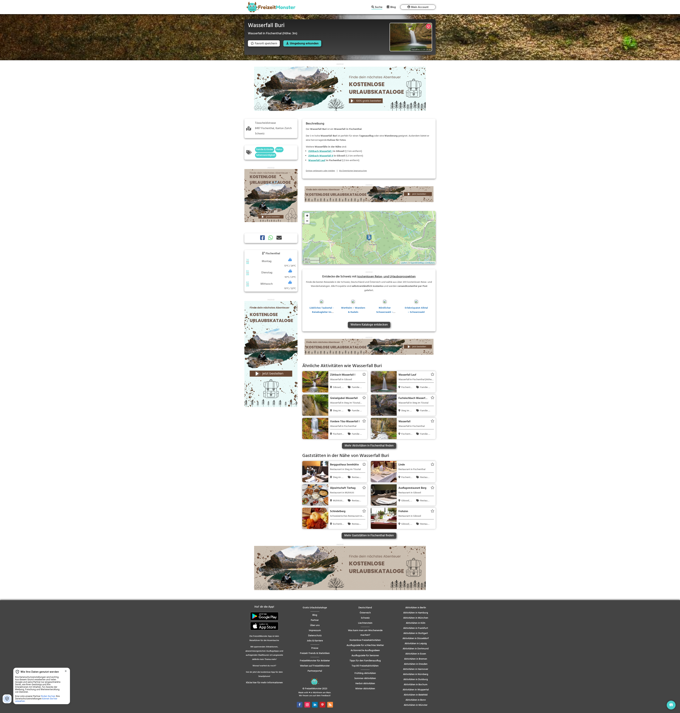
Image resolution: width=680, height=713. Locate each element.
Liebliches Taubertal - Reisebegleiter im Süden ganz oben (322, 312)
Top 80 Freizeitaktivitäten (365, 666)
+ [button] (307, 215)
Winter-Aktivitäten (365, 689)
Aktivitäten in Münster (415, 705)
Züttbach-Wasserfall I (320, 151)
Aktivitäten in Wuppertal (416, 690)
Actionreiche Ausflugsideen (365, 650)
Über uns (315, 625)
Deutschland (365, 608)
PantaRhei (416, 49)
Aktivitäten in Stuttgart (415, 633)
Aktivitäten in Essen (415, 654)
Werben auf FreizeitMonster (315, 666)
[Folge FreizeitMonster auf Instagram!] (307, 705)
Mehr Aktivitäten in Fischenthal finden (369, 445)
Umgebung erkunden (304, 43)
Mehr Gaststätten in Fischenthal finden (369, 535)
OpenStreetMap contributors (422, 262)
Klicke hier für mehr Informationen (264, 683)
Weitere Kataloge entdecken (369, 324)
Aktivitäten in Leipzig (416, 644)
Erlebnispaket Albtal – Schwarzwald (416, 310)
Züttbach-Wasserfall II (320, 156)
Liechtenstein (365, 623)
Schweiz (365, 618)
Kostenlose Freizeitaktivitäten (365, 640)
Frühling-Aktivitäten (365, 673)
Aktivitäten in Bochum (415, 685)
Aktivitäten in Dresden (415, 664)
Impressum (315, 630)
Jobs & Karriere (315, 641)
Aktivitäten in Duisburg (415, 679)
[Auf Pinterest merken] (428, 26)
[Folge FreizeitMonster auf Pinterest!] (322, 705)
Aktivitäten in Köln (415, 623)
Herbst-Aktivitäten (365, 684)
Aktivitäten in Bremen (415, 659)
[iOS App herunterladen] (264, 630)
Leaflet (404, 262)
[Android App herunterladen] (264, 620)
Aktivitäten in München (415, 618)
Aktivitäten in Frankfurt (415, 628)
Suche (378, 7)
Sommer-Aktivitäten (365, 678)
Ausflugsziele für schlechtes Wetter (365, 645)
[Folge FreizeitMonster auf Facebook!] (299, 705)
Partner (315, 620)
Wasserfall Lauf (316, 160)
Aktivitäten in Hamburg (415, 613)
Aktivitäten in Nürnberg (415, 674)
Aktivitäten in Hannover (415, 669)
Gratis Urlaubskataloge (315, 608)
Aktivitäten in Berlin (415, 608)
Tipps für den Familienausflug (365, 661)
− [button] (307, 221)
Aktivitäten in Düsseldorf (416, 638)
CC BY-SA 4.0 (426, 49)
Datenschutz (315, 636)
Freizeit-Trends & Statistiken (315, 653)
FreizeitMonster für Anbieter (315, 661)
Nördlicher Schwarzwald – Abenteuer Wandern (384, 312)
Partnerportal (315, 671)
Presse (314, 648)
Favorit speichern (266, 43)
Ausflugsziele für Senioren (365, 656)
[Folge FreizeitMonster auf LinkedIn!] (315, 705)
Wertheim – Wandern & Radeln (353, 310)
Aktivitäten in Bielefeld (415, 695)
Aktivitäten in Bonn (416, 700)
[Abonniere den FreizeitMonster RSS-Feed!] (330, 705)
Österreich (365, 613)
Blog (393, 7)
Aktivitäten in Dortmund (416, 649)
